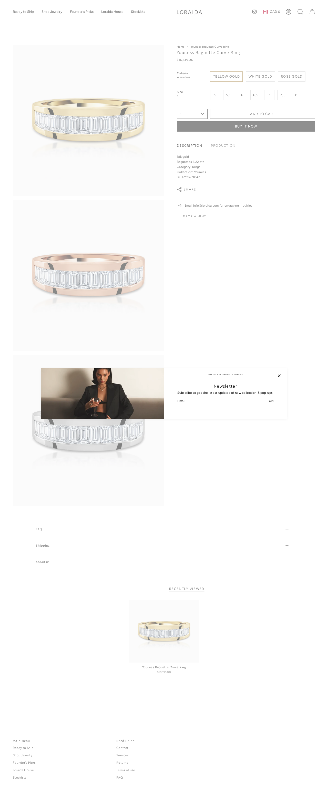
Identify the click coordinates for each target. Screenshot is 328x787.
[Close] (279, 375)
